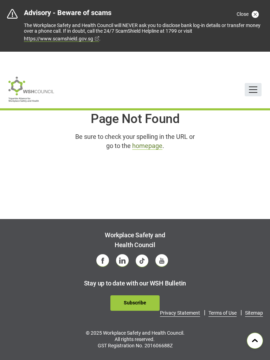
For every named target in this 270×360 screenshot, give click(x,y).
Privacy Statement (180, 313)
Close (243, 14)
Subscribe (135, 303)
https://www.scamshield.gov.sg (58, 38)
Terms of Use (222, 313)
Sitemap (254, 313)
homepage (147, 145)
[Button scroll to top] (255, 341)
